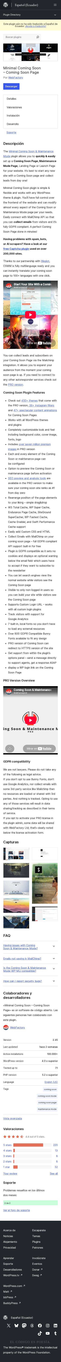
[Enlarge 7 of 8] (53, 867)
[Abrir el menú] (56, 5)
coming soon (50, 1089)
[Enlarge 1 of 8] (25, 852)
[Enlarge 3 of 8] (25, 884)
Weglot (45, 261)
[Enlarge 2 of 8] (25, 867)
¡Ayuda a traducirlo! (35, 26)
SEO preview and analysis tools (27, 478)
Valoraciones (14, 107)
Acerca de (9, 1230)
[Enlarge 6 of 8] (53, 852)
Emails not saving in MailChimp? (22, 958)
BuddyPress (12, 1303)
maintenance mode (47, 1109)
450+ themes (29, 400)
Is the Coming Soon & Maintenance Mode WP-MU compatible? (24, 969)
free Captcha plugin (16, 248)
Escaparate (39, 1230)
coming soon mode (47, 1096)
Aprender (8, 1258)
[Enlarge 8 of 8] (53, 910)
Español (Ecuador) (22, 1317)
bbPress (9, 1297)
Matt (7, 1291)
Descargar (11, 86)
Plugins (36, 1241)
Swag (37, 1275)
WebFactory (15, 77)
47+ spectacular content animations (35, 410)
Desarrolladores (12, 1269)
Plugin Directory (11, 14)
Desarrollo (13, 124)
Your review (10, 1173)
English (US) (51, 1082)
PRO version (15, 384)
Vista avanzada (12, 1118)
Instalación (13, 115)
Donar (37, 1269)
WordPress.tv (13, 1275)
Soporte (11, 132)
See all (54, 1173)
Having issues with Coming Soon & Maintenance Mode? (20, 947)
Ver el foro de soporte (16, 1210)
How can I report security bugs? (22, 981)
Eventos (37, 1263)
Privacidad (9, 1247)
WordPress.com (14, 1286)
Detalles (11, 98)
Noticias (8, 1236)
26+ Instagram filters (41, 405)
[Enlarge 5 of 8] (25, 919)
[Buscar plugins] (37, 37)
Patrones (37, 1247)
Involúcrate (39, 1258)
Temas (36, 1236)
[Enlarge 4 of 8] (25, 902)
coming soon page (47, 1102)
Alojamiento (10, 1241)
